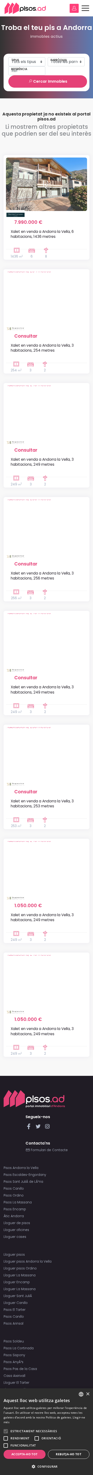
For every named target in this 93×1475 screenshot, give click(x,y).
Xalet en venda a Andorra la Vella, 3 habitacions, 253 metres (42, 804)
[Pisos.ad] (34, 1099)
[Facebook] (30, 1127)
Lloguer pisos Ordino (20, 1268)
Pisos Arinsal (13, 1323)
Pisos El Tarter (15, 1309)
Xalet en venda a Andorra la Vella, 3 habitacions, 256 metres (42, 576)
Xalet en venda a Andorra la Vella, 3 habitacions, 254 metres (42, 348)
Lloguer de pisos (17, 1223)
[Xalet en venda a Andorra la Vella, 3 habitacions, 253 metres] (46, 753)
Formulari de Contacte (49, 1150)
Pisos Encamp (15, 1209)
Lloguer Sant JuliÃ (18, 1296)
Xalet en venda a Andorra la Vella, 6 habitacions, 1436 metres (42, 234)
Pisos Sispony (14, 1355)
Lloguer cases (15, 1237)
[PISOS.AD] (25, 8)
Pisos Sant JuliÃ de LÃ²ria (23, 1181)
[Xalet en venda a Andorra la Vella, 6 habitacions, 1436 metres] (46, 184)
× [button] (87, 1394)
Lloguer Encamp (17, 1282)
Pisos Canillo (14, 1188)
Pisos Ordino (14, 1195)
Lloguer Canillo (16, 1303)
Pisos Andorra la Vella (21, 1168)
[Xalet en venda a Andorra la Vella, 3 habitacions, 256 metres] (46, 526)
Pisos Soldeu (14, 1341)
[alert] (46, 1431)
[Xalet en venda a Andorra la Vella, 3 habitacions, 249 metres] (46, 412)
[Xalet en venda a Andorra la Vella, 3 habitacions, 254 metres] (46, 298)
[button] (46, 1467)
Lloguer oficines (16, 1230)
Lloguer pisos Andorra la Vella (28, 1261)
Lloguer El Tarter (16, 1382)
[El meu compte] (74, 8)
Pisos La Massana (18, 1202)
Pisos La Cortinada (19, 1348)
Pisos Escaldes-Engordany (25, 1175)
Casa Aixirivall (14, 1376)
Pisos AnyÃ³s (13, 1362)
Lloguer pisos (14, 1254)
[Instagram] (47, 1127)
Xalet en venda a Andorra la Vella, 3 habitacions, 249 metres (42, 462)
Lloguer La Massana (20, 1275)
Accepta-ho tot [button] (24, 1454)
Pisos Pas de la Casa (20, 1369)
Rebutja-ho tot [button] (68, 1454)
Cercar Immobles (49, 81)
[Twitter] (39, 1127)
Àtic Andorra (14, 1216)
